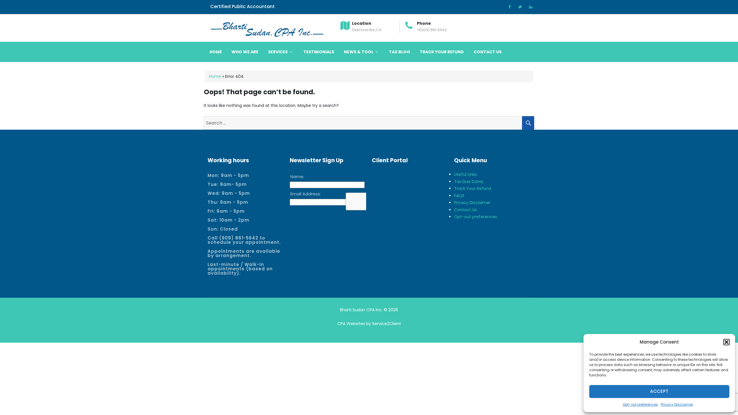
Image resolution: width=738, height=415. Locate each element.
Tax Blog (399, 52)
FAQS (459, 196)
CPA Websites (351, 324)
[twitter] (518, 7)
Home (216, 52)
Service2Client (386, 324)
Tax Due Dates (468, 181)
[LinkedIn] (529, 7)
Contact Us (488, 52)
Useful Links (465, 174)
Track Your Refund (442, 52)
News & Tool (359, 52)
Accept (659, 391)
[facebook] (508, 7)
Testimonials (318, 52)
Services (278, 52)
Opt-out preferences (640, 404)
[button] (726, 342)
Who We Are (244, 52)
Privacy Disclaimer (677, 404)
